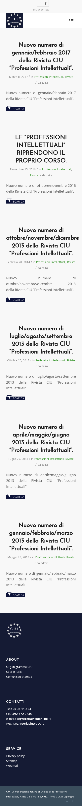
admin (45, 563)
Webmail (12, 765)
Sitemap (11, 761)
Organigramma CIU (19, 667)
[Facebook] (46, 3)
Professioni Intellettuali (48, 77)
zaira (45, 82)
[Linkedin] (40, 3)
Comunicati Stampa (19, 677)
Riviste (69, 77)
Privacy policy (15, 756)
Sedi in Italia (14, 672)
